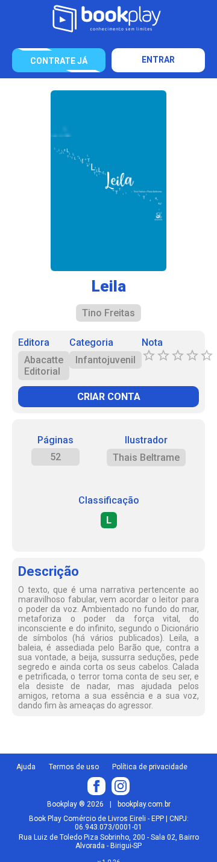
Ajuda (26, 767)
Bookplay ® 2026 (75, 804)
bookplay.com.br (144, 804)
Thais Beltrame (146, 457)
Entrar (158, 59)
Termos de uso (74, 767)
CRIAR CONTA (108, 396)
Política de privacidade (149, 767)
